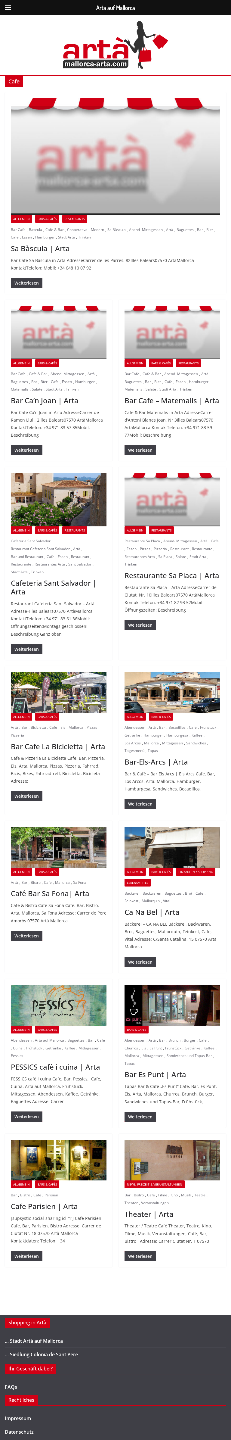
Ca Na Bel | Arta (152, 912)
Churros (131, 1048)
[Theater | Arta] (172, 1160)
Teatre (199, 1195)
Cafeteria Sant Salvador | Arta (54, 587)
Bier (209, 229)
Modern (97, 229)
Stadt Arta (66, 237)
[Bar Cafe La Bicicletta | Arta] (58, 692)
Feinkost (131, 900)
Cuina (18, 1048)
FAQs (11, 1387)
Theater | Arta (149, 1214)
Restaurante (21, 564)
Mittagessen (172, 743)
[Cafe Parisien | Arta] (58, 1160)
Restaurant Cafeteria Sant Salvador (40, 548)
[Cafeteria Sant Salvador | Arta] (58, 499)
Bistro (36, 882)
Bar (200, 229)
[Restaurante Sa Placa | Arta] (172, 499)
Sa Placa (165, 556)
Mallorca (76, 727)
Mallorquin (151, 900)
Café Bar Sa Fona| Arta (50, 893)
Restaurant (80, 556)
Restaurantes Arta (50, 564)
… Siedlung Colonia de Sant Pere (41, 1354)
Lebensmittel (137, 883)
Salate (37, 389)
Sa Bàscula (116, 229)
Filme (162, 1195)
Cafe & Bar (54, 229)
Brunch (174, 1040)
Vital (166, 900)
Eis (62, 727)
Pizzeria (160, 548)
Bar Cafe (18, 229)
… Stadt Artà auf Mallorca (34, 1341)
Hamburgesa (177, 735)
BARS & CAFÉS (47, 219)
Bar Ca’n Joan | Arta (45, 400)
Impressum (18, 1418)
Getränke (132, 735)
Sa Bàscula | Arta (40, 248)
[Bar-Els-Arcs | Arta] (172, 692)
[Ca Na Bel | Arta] (172, 847)
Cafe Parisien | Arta (44, 1206)
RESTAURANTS (75, 219)
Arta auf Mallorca (49, 1040)
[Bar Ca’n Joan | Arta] (58, 332)
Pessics (17, 1055)
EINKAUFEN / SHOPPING (195, 872)
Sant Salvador (79, 564)
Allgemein (21, 219)
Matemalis (20, 389)
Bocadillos (177, 727)
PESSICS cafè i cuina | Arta (55, 1067)
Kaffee (197, 735)
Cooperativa (77, 229)
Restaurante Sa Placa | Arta (172, 575)
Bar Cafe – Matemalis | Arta (172, 400)
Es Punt (155, 1048)
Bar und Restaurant (27, 556)
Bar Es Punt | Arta (155, 1074)
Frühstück (208, 727)
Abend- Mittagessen (146, 229)
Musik (186, 1195)
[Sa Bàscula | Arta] (115, 156)
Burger (190, 1040)
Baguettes (185, 229)
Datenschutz (19, 1432)
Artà (169, 229)
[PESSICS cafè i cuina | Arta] (58, 1005)
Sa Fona (79, 882)
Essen (27, 237)
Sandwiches (196, 743)
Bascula (35, 229)
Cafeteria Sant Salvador (31, 541)
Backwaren (152, 893)
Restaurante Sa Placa (142, 541)
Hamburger (45, 237)
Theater (131, 1202)
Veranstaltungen (155, 1202)
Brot (188, 893)
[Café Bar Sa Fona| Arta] (58, 847)
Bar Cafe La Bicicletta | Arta (58, 746)
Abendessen (135, 727)
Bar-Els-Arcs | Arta (156, 762)
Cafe (15, 237)
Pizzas (145, 548)
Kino (174, 1195)
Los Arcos (133, 743)
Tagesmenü (134, 750)
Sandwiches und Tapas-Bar (189, 1055)
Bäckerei (132, 893)
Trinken (84, 237)
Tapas (153, 750)
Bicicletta (38, 727)
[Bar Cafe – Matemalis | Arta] (172, 332)
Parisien (51, 1195)
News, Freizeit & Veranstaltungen (154, 1184)
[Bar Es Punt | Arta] (172, 1005)
